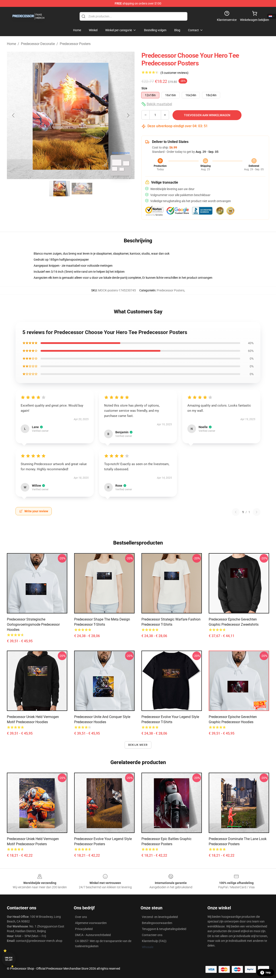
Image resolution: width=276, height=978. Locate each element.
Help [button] (268, 972)
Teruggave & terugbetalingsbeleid (164, 929)
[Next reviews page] (256, 512)
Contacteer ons (152, 935)
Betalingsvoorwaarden (157, 923)
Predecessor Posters (75, 44)
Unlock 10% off (9, 959)
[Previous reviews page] (236, 512)
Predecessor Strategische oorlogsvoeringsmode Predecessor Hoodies (33, 624)
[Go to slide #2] (82, 188)
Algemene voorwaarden (91, 923)
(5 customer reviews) (174, 72)
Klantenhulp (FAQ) (154, 941)
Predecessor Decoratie (38, 44)
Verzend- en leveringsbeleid (160, 917)
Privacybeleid (84, 929)
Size (144, 88)
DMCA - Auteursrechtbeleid (93, 935)
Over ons (81, 917)
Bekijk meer (138, 744)
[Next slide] (127, 115)
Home (11, 44)
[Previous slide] (13, 115)
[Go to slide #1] (59, 188)
